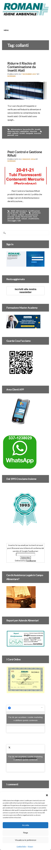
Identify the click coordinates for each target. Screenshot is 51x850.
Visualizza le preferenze (25, 840)
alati (9, 133)
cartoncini (36, 213)
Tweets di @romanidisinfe (25, 758)
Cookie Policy (21, 846)
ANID (13, 211)
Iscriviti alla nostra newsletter (25, 291)
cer (8, 215)
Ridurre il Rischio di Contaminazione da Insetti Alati (21, 66)
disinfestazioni (31, 215)
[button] (47, 795)
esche (17, 217)
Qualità (23, 213)
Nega (25, 832)
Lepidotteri (24, 131)
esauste (10, 217)
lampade (29, 133)
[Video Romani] (21, 375)
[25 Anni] (25, 509)
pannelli (10, 135)
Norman (11, 76)
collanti (15, 133)
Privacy (30, 846)
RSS (31, 21)
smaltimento (33, 219)
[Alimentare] (25, 645)
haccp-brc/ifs (28, 129)
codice (14, 215)
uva (16, 135)
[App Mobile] (25, 265)
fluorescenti (26, 217)
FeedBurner (31, 560)
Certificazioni (34, 211)
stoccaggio (12, 221)
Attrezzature (16, 129)
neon (35, 217)
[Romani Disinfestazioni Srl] (25, 15)
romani (24, 219)
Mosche (33, 131)
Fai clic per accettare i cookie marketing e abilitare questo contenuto (25, 718)
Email (36, 21)
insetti (22, 133)
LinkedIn (26, 21)
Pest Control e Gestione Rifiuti (24, 153)
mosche (37, 133)
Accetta (25, 825)
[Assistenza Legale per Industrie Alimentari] (21, 606)
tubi (19, 221)
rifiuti (17, 219)
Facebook (15, 21)
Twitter (21, 21)
